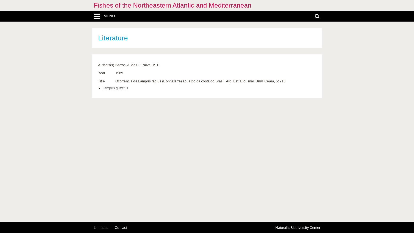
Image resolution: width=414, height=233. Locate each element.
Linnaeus (101, 228)
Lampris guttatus (115, 88)
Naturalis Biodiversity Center (297, 228)
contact (121, 228)
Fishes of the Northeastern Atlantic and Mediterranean (172, 5)
